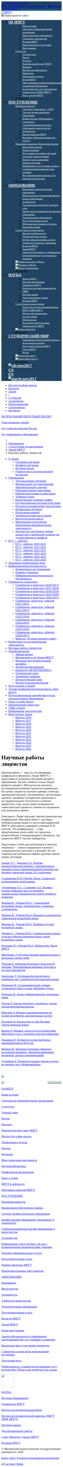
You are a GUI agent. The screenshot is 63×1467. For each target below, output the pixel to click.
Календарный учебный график (33, 499)
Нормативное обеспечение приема (22, 1207)
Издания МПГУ (10, 1442)
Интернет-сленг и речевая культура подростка (30, 1033)
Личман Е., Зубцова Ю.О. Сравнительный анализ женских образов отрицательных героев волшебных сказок (30, 936)
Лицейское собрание (27, 676)
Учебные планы (24, 496)
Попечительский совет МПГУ (19, 1130)
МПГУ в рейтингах (13, 1184)
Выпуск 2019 (23, 726)
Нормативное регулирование (32, 569)
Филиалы (7, 1154)
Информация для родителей (25, 711)
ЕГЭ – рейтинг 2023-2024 (30, 553)
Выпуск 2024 (23, 742)
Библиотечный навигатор (23, 704)
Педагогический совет (28, 679)
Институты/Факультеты (22, 385)
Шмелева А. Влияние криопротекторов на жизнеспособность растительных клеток (26, 1014)
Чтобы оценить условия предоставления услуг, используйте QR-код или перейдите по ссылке (29, 1368)
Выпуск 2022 (23, 736)
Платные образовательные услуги (21, 1253)
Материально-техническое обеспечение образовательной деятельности (33, 525)
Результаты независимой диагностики (38, 506)
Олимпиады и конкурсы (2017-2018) (37, 588)
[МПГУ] (6, 12)
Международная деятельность (19, 1160)
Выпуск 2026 (23, 748)
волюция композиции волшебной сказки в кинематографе (27, 1054)
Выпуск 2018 (23, 723)
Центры (6, 1148)
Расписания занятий (27, 512)
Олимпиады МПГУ (13, 1404)
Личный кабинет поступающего (25, 6)
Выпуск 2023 (23, 739)
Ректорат (6, 1124)
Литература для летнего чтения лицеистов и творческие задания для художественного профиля (37, 534)
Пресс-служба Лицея (20, 701)
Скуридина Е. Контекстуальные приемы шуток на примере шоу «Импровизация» (29, 1063)
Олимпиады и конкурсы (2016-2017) (37, 584)
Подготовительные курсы (16, 1259)
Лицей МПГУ (16, 449)
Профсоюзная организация (17, 1172)
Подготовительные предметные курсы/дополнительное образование (31, 697)
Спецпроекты (16, 407)
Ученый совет (9, 1112)
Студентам (14, 397)
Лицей (12, 391)
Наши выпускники (12, 1330)
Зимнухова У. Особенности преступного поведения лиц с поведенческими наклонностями (30, 978)
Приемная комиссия (13, 1201)
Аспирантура (9, 1237)
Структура (7, 1106)
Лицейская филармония (29, 666)
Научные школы (11, 1425)
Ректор (5, 1118)
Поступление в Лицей (21, 685)
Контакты (14, 410)
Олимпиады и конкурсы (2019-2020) (37, 594)
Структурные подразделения (25, 446)
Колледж (13, 388)
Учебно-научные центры (16, 1300)
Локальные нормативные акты (26, 562)
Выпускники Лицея (20, 714)
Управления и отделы (14, 1142)
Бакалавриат (8, 1282)
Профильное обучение (28, 509)
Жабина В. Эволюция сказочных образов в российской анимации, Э (26, 1050)
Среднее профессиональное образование (25, 1213)
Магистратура (9, 1288)
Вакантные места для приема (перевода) (25, 1345)
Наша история (9, 1094)
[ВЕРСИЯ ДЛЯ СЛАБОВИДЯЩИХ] (20, 365)
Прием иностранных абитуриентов (22, 1270)
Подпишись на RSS (16, 2)
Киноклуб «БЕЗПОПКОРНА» (33, 670)
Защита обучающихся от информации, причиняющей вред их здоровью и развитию (28, 1338)
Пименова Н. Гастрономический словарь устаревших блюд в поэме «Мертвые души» (27, 987)
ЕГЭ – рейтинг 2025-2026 (30, 559)
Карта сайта (8, 1457)
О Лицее (13, 458)
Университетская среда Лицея (33, 515)
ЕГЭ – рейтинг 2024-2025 (30, 556)
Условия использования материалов (37, 1457)
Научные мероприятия (14, 1398)
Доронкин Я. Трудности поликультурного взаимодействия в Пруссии (26, 1041)
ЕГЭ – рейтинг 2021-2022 (30, 547)
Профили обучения (26, 465)
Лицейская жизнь (18, 651)
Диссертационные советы (16, 1431)
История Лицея (24, 468)
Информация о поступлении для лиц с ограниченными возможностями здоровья (26, 1245)
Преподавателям (18, 404)
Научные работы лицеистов (25, 648)
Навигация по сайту (16, 15)
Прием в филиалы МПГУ (16, 1264)
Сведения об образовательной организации (27, 1100)
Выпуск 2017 (23, 720)
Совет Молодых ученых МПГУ (20, 1436)
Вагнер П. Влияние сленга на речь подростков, (29, 1030)
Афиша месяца (24, 654)
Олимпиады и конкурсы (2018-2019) (37, 591)
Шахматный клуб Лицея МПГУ (34, 657)
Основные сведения (27, 462)
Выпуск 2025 (23, 745)
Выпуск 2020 (23, 730)
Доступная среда (11, 1360)
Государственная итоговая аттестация (37, 502)
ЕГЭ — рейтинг (18, 540)
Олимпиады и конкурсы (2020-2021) (37, 597)
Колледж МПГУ (11, 1318)
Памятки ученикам (26, 572)
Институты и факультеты (16, 1136)
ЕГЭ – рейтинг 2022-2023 (30, 550)
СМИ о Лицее (16, 707)
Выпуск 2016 (23, 717)
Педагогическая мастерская (31, 682)
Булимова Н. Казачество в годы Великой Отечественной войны (25, 1023)
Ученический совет (27, 673)
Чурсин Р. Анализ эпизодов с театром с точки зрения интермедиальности (29, 1005)
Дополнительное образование (19, 1306)
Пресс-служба (9, 1178)
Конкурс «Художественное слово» (36, 638)
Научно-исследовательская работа (21, 1409)
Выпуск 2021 (23, 733)
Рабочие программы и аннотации (35, 493)
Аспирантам (15, 401)
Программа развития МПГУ (18, 1189)
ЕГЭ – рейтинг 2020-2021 (30, 543)
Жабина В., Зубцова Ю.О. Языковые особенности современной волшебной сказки (31, 917)
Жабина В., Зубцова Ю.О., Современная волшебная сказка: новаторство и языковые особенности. (27, 906)
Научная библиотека (13, 1166)
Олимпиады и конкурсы (22, 581)
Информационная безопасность (27, 566)
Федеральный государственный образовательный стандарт (34, 486)
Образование (16, 443)
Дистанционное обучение (30, 480)
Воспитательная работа (29, 518)
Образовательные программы (33, 490)
